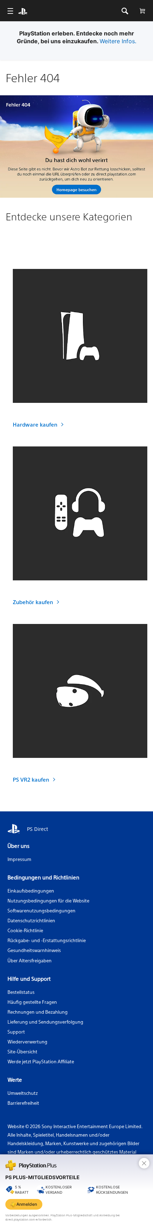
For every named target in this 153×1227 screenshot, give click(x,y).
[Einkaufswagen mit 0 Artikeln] (142, 10)
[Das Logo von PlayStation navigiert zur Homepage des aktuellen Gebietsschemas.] (22, 11)
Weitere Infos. (118, 41)
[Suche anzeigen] (124, 10)
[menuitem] (10, 11)
